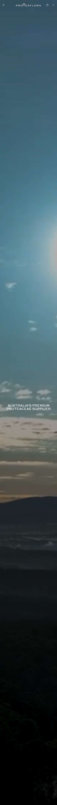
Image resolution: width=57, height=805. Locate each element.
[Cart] (47, 5)
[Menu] (53, 5)
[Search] (4, 5)
